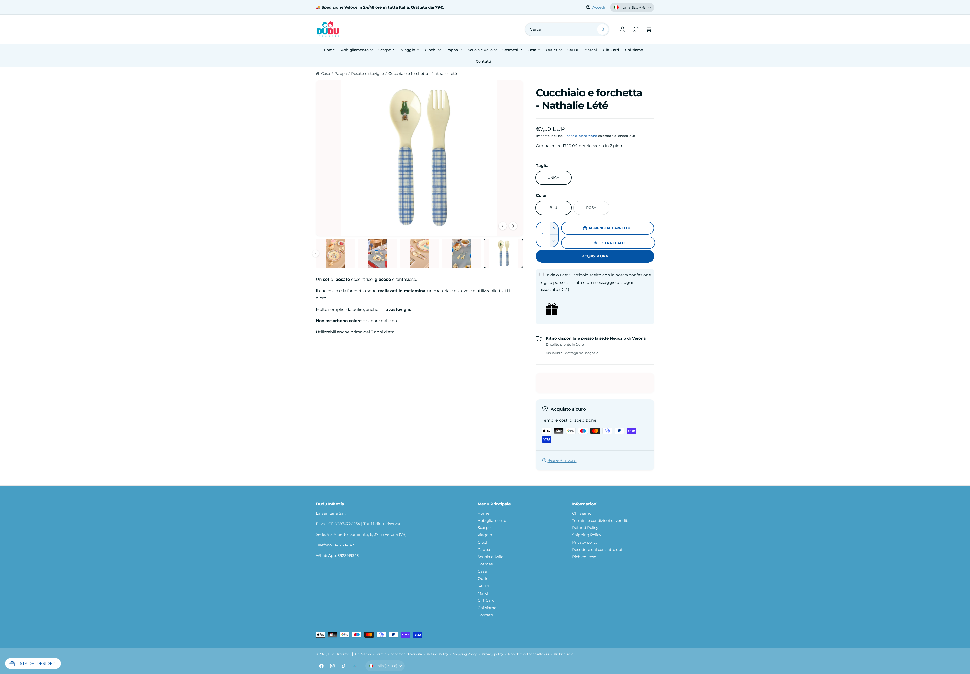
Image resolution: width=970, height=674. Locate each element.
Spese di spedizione (581, 136)
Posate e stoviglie (367, 73)
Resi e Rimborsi (561, 460)
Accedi (598, 7)
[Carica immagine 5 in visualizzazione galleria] (461, 253)
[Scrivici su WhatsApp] (635, 29)
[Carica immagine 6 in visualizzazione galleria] (503, 253)
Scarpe (384, 50)
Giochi (431, 50)
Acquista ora (595, 256)
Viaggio (408, 50)
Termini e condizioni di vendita (601, 520)
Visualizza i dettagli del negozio (572, 353)
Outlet (551, 50)
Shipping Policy (586, 534)
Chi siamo (487, 607)
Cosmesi (510, 50)
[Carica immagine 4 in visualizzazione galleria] (419, 253)
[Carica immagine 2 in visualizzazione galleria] (335, 253)
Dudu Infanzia (338, 654)
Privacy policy (585, 542)
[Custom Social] (354, 665)
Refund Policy (585, 527)
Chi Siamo (581, 513)
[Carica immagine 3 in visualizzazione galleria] (377, 253)
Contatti (485, 615)
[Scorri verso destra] (513, 226)
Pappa (452, 50)
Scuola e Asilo (480, 50)
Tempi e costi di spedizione (569, 420)
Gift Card (486, 600)
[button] (648, 29)
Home (483, 513)
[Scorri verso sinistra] (503, 226)
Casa (532, 50)
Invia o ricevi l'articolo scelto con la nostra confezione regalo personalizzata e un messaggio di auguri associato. (595, 282)
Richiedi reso (584, 556)
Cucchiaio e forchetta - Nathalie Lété (422, 73)
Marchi (484, 593)
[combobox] (567, 29)
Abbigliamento (355, 50)
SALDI (483, 586)
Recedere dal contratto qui (597, 549)
